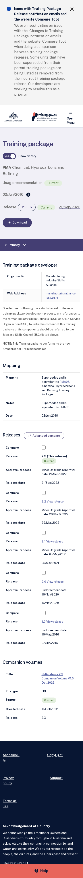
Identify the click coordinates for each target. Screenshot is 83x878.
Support (56, 778)
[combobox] (27, 207)
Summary (16, 245)
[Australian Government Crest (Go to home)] (14, 116)
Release (9, 207)
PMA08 (65, 381)
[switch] (9, 156)
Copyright (55, 755)
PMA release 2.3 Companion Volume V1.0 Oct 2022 (58, 678)
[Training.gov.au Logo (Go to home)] (41, 116)
